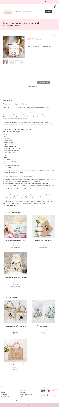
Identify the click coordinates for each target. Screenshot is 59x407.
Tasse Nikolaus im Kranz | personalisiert (15, 240)
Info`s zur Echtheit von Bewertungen (9, 400)
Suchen (48, 11)
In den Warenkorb (43, 82)
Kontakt (8, 2)
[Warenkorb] (55, 7)
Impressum (3, 392)
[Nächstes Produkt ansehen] (55, 35)
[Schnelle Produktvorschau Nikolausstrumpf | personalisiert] (55, 217)
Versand (22, 396)
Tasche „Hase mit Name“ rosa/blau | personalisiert (43, 325)
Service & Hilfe (23, 392)
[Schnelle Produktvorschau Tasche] (55, 302)
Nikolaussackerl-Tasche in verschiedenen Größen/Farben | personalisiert (16, 278)
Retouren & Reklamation (26, 394)
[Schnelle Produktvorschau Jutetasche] (28, 302)
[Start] (3, 25)
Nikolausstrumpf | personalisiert (43, 240)
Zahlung (22, 398)
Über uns (22, 390)
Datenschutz (4, 394)
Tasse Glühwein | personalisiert (14, 25)
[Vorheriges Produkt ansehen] (52, 35)
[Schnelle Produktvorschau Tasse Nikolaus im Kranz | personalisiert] (28, 217)
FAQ (17, 2)
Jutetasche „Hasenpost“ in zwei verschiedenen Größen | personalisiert (16, 325)
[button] (54, 11)
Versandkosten (33, 42)
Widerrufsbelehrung (11, 205)
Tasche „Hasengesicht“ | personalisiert (16, 364)
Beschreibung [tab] (29, 96)
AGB (2, 390)
